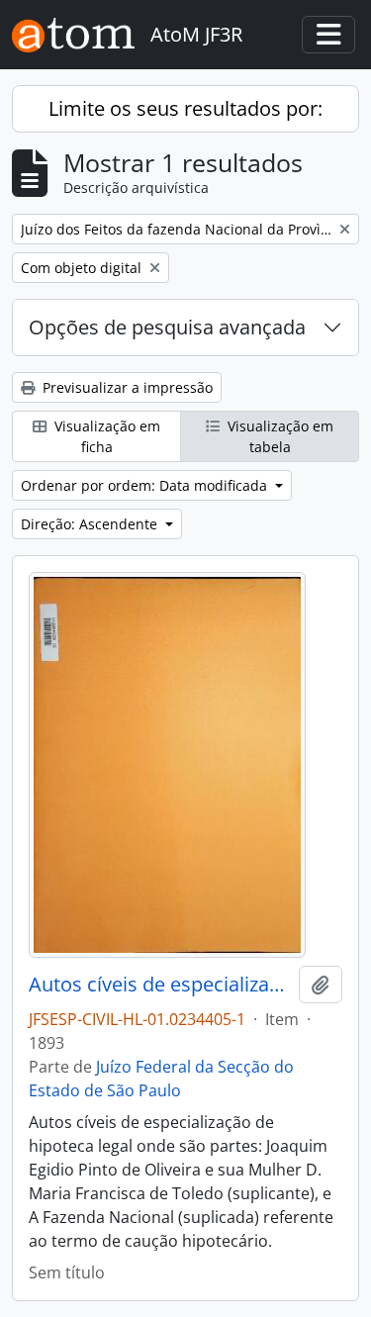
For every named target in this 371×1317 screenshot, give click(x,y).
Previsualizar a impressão (126, 387)
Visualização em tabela (278, 436)
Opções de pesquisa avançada (167, 327)
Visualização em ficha (105, 436)
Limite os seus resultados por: (185, 108)
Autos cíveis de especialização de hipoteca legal (160, 984)
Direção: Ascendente (91, 524)
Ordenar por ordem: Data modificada (146, 485)
